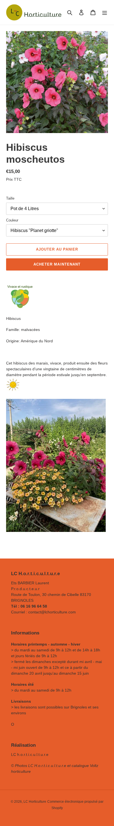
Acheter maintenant (57, 264)
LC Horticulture (35, 802)
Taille (10, 198)
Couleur (12, 220)
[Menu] (104, 12)
